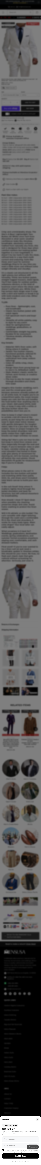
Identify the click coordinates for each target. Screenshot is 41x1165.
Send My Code (20, 1156)
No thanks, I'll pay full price (20, 1161)
